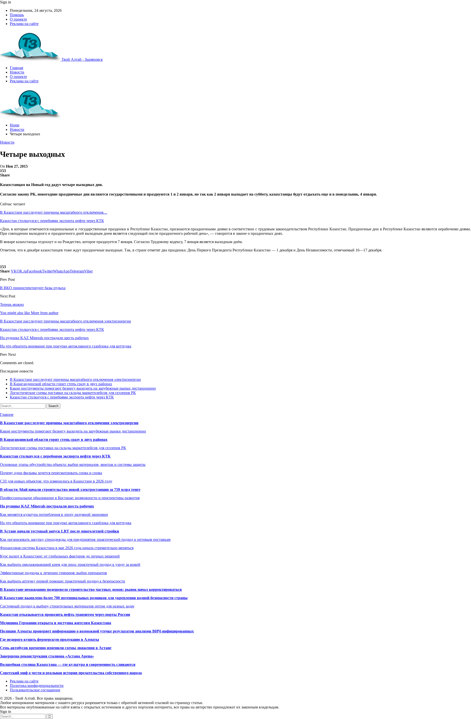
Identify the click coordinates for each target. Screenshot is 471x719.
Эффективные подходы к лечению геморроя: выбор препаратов (53, 573)
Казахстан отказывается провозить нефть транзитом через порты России (65, 614)
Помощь (17, 15)
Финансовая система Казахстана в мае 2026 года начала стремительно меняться (66, 548)
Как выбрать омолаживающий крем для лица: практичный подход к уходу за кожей (70, 564)
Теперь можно (12, 304)
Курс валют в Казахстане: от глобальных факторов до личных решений (60, 556)
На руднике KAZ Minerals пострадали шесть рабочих (47, 506)
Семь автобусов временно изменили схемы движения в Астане (55, 648)
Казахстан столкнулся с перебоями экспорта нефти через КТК (52, 221)
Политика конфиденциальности (37, 685)
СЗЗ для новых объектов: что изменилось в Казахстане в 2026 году (56, 481)
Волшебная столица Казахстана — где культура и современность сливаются (67, 664)
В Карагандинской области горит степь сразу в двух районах (61, 384)
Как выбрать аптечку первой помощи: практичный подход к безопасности (62, 581)
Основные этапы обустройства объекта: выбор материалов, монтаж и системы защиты (72, 464)
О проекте (18, 19)
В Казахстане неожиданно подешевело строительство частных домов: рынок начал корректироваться (91, 589)
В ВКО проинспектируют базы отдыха (32, 288)
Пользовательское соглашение (35, 690)
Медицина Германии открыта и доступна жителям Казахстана (55, 623)
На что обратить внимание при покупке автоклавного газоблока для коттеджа (65, 523)
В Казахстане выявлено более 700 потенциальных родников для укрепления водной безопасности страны (94, 598)
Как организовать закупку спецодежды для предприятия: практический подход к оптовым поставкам (85, 539)
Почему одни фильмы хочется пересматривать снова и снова (51, 473)
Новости (17, 72)
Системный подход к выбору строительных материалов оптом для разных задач (67, 606)
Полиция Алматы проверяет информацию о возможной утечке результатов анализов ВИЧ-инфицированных (97, 631)
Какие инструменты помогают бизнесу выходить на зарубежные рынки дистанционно (83, 388)
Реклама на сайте (24, 24)
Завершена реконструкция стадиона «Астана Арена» (47, 656)
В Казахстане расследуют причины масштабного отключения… (53, 212)
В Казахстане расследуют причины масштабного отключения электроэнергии (75, 379)
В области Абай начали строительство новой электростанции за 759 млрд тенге (70, 489)
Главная (16, 68)
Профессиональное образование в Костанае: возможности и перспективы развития (70, 498)
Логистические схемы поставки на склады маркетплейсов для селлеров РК (73, 393)
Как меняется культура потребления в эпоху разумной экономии (54, 514)
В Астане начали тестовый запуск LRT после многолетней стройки (59, 531)
